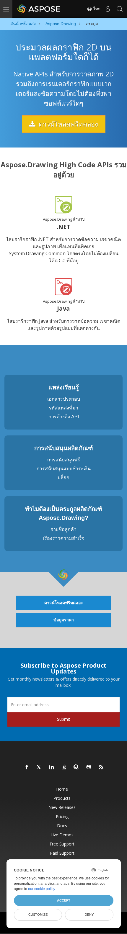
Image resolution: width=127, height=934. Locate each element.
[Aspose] (39, 9)
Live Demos (62, 835)
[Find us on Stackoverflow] (64, 767)
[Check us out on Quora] (76, 767)
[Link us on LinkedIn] (52, 767)
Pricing (62, 816)
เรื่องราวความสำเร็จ (63, 538)
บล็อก (63, 477)
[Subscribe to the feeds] (101, 767)
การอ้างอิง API (63, 416)
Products (62, 798)
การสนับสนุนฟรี (63, 459)
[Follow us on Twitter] (39, 767)
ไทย (96, 8)
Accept (63, 900)
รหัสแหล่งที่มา (63, 407)
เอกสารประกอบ (63, 399)
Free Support (62, 844)
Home (62, 789)
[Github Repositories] (89, 767)
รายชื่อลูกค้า (63, 529)
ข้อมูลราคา (63, 619)
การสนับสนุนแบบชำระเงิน (64, 468)
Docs (62, 825)
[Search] (119, 9)
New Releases (62, 807)
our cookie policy (41, 889)
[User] (108, 9)
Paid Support (62, 853)
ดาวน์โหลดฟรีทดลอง (67, 123)
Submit (63, 719)
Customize (38, 914)
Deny (89, 914)
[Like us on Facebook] (27, 767)
